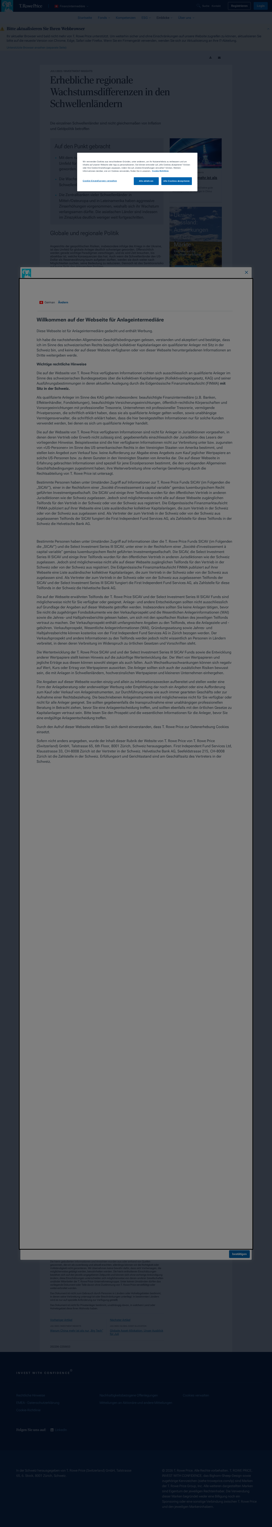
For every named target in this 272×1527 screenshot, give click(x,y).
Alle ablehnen (146, 181)
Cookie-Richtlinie (160, 171)
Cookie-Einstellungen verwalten (100, 180)
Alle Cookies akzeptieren (176, 181)
